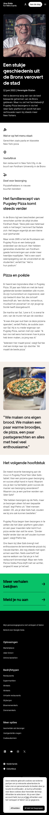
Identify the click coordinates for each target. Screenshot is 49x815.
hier (27, 797)
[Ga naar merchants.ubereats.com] (10, 4)
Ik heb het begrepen (34, 808)
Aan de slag (35, 4)
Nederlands (12, 764)
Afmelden (15, 808)
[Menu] (45, 4)
